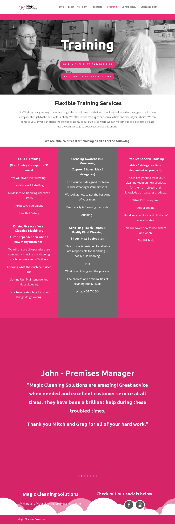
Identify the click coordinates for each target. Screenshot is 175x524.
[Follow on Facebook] (129, 504)
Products (97, 7)
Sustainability (149, 7)
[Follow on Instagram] (140, 504)
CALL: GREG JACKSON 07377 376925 (87, 76)
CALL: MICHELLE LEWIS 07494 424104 (87, 64)
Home (60, 7)
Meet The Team (77, 7)
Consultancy (129, 7)
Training (112, 7)
